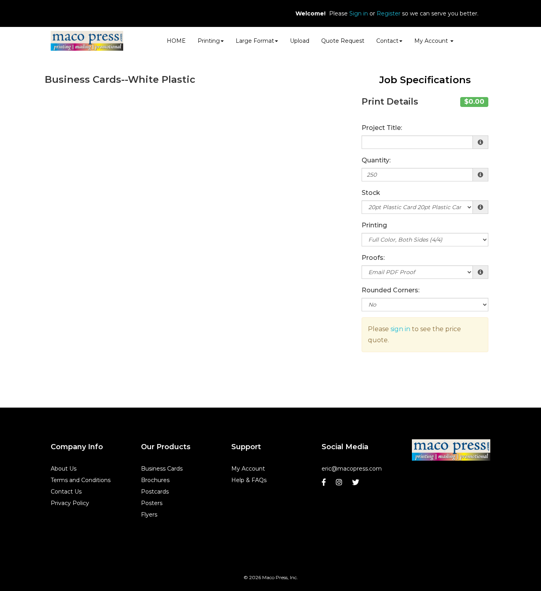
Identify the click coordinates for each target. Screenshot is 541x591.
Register (388, 13)
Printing (374, 225)
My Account (248, 468)
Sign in (358, 13)
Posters (151, 503)
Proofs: (373, 257)
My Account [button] (432, 40)
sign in (400, 329)
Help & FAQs (249, 480)
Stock (371, 192)
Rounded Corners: (390, 290)
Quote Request (342, 40)
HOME (176, 40)
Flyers (149, 514)
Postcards (155, 491)
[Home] (451, 450)
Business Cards (162, 468)
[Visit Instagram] (340, 484)
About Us (63, 468)
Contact (387, 40)
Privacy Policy (70, 503)
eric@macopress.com (352, 468)
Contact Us (66, 491)
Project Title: (382, 128)
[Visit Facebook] (325, 484)
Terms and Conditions (80, 480)
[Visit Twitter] (356, 484)
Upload (299, 40)
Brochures (155, 480)
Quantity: (376, 160)
